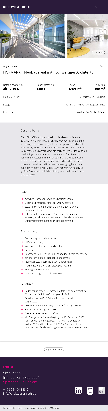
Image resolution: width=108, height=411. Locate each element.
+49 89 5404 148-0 (15, 389)
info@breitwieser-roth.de (19, 393)
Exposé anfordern (54, 349)
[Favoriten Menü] (95, 7)
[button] (103, 32)
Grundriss (98, 52)
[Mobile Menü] (102, 7)
